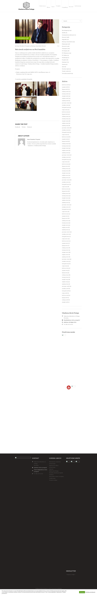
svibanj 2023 (65, 168)
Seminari (64, 62)
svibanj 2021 (65, 220)
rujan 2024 (64, 134)
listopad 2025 (65, 107)
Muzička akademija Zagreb (56, 472)
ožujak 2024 (65, 148)
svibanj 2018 (65, 300)
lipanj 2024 (65, 141)
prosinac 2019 (65, 259)
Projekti (64, 59)
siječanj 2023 (65, 177)
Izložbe (64, 32)
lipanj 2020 (65, 245)
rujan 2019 (64, 266)
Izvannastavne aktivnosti (68, 35)
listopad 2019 (65, 263)
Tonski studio (65, 71)
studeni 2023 (65, 157)
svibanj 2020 (65, 247)
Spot (63, 66)
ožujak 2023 (65, 173)
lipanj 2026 (65, 89)
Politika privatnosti (90, 592)
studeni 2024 (65, 130)
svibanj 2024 (65, 143)
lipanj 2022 (65, 191)
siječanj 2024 (65, 152)
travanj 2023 (65, 170)
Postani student (53, 480)
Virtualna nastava (66, 73)
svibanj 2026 (65, 91)
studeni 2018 (65, 288)
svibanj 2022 (65, 193)
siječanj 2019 (65, 284)
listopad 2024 (65, 132)
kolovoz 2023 (65, 164)
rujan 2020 (65, 238)
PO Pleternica (65, 53)
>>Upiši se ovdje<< (70, 574)
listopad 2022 (65, 184)
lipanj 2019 (65, 272)
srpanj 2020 (65, 243)
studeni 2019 (65, 261)
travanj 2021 (65, 223)
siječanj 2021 (65, 229)
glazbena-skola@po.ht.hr (70, 322)
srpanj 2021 (65, 216)
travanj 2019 (65, 277)
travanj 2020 (65, 250)
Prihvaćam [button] (82, 592)
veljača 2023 (65, 175)
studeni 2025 (65, 105)
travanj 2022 (65, 195)
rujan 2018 (64, 293)
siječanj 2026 (65, 100)
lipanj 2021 (64, 218)
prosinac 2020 (65, 232)
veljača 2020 (65, 254)
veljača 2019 (65, 281)
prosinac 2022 (65, 180)
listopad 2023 (65, 159)
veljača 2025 (65, 123)
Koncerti (64, 37)
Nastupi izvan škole (36, 46)
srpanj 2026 (65, 87)
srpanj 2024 (65, 139)
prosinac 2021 (65, 204)
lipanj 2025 (65, 114)
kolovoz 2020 (65, 241)
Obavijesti (64, 48)
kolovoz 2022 (65, 189)
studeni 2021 (65, 207)
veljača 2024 (65, 150)
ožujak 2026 (65, 96)
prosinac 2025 (65, 103)
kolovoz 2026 (65, 84)
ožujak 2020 (65, 252)
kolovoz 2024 (65, 136)
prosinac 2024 (65, 127)
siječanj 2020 (65, 256)
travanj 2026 (65, 93)
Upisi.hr (51, 469)
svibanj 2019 (65, 275)
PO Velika (64, 55)
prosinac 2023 (65, 155)
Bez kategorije (65, 30)
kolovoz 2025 (65, 112)
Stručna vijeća (65, 69)
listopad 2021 (65, 209)
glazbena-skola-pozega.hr (40, 467)
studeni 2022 (65, 182)
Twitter (24, 127)
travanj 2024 (65, 146)
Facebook (17, 127)
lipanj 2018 (65, 297)
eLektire (51, 474)
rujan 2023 (64, 161)
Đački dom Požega (53, 471)
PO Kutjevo (65, 50)
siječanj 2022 (65, 202)
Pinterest (29, 127)
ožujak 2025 (65, 121)
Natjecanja (64, 44)
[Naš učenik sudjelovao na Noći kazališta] (37, 31)
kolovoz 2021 (65, 213)
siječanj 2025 (65, 125)
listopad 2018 (65, 290)
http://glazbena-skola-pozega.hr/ (72, 320)
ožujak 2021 (65, 225)
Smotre (64, 64)
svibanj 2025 (65, 116)
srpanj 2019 (65, 270)
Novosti (44, 46)
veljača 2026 (65, 98)
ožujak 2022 (65, 198)
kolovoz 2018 (65, 295)
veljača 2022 (65, 200)
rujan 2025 (64, 109)
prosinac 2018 (65, 286)
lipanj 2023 (65, 166)
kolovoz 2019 (65, 268)
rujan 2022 (64, 186)
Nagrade (64, 39)
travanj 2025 (65, 118)
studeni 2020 (65, 234)
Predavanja (65, 57)
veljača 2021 (65, 227)
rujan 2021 (64, 211)
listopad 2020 (65, 236)
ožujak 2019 (65, 279)
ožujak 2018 (65, 302)
